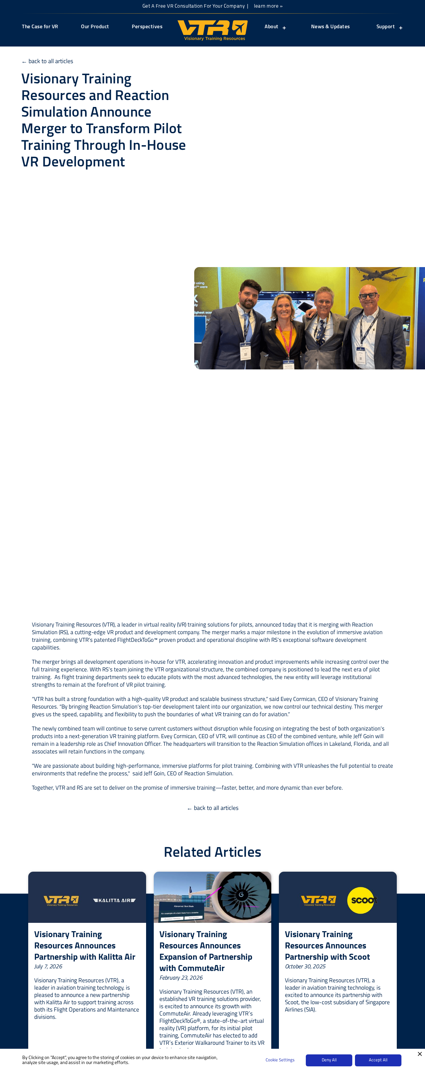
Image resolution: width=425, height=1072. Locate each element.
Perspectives (147, 27)
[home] (212, 30)
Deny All (329, 1060)
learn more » (268, 6)
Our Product (95, 27)
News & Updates (330, 27)
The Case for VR (40, 27)
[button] (274, 32)
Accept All (378, 1060)
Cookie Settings (280, 1060)
